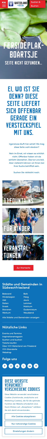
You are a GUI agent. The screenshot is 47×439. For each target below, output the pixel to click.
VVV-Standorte (9, 349)
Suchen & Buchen (35, 4)
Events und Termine (12, 333)
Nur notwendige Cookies (23, 424)
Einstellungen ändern (23, 431)
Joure (26, 300)
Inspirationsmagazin (12, 336)
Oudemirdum (30, 309)
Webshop (6, 352)
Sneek (5, 306)
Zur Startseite (23, 268)
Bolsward (6, 293)
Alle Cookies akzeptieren (23, 416)
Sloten (5, 303)
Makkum (28, 306)
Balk (26, 293)
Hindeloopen (8, 297)
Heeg (26, 297)
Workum (6, 312)
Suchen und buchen (12, 339)
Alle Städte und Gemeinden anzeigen (20, 317)
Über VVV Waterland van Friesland (19, 346)
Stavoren (6, 309)
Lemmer (28, 303)
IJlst (4, 300)
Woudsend (29, 312)
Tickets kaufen (9, 343)
